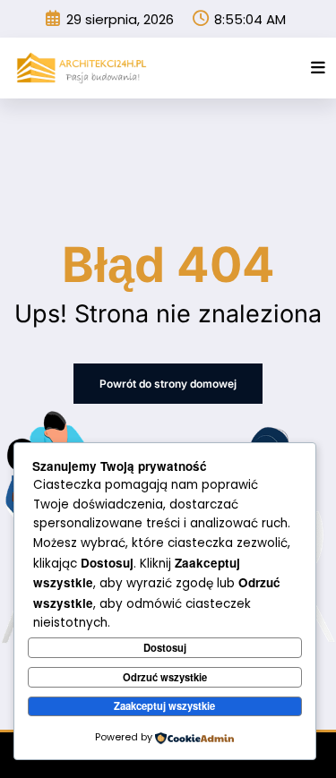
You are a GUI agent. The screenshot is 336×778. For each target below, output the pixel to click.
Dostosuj (164, 647)
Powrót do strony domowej (168, 383)
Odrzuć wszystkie (165, 677)
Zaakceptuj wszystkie (164, 705)
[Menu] (318, 68)
